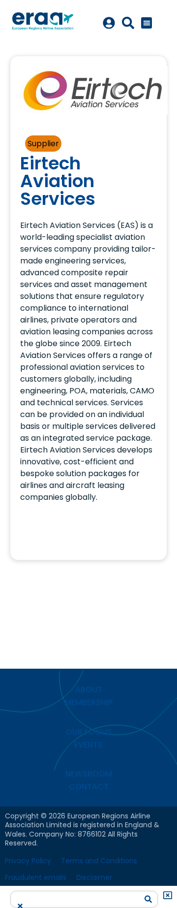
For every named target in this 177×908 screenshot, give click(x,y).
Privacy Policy (28, 861)
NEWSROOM (88, 773)
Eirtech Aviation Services (57, 181)
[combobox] (77, 896)
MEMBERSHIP (88, 702)
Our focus (89, 732)
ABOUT (88, 689)
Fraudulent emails (35, 877)
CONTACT (89, 786)
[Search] (148, 899)
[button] (146, 23)
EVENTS (88, 744)
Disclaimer (94, 877)
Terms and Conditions (99, 861)
